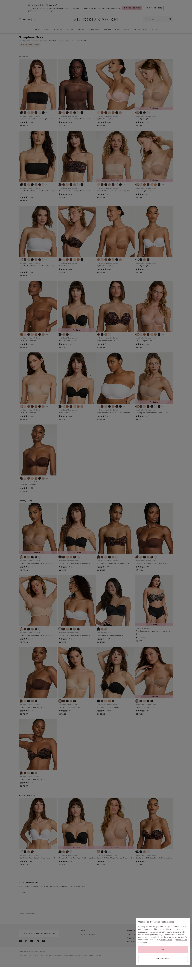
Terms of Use (181, 940)
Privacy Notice (166, 940)
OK (163, 949)
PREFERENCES (163, 958)
